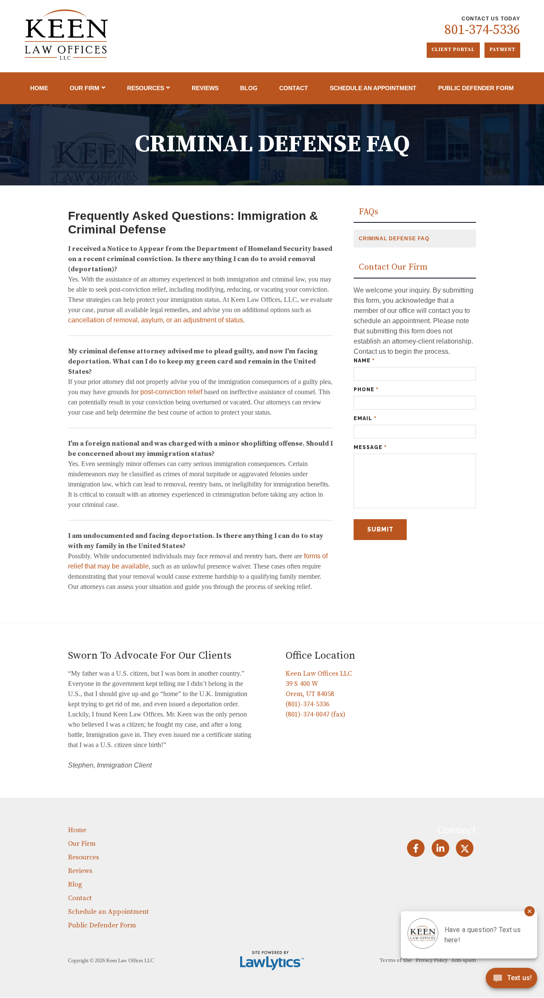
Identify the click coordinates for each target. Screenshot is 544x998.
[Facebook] (416, 848)
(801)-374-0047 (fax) (316, 714)
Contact (293, 88)
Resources (145, 88)
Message (370, 447)
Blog (249, 88)
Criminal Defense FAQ (394, 239)
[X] (464, 848)
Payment (503, 50)
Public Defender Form (476, 88)
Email (365, 418)
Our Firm (84, 88)
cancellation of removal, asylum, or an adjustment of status (155, 320)
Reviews (205, 88)
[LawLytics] (272, 960)
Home (39, 88)
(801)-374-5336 (307, 704)
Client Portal (453, 50)
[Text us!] (511, 980)
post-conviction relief (171, 391)
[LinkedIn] (440, 848)
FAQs (368, 212)
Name (364, 361)
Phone (366, 389)
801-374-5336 (482, 30)
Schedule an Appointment (373, 88)
